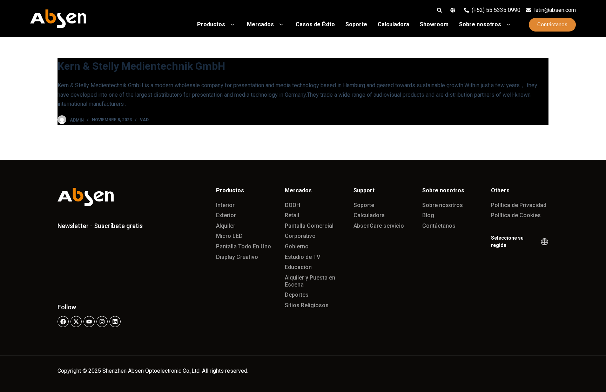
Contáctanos (439, 225)
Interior (225, 205)
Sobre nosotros (442, 205)
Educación (298, 267)
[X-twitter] (76, 321)
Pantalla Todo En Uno (243, 246)
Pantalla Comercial (309, 225)
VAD (144, 119)
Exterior (226, 215)
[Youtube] (89, 321)
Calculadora (369, 215)
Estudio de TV (302, 257)
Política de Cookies (516, 215)
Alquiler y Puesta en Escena (310, 281)
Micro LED (229, 236)
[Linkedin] (115, 321)
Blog (428, 215)
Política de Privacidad (518, 205)
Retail (292, 215)
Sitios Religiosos (307, 305)
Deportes (297, 294)
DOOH (292, 205)
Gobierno (297, 246)
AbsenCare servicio (379, 225)
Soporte (364, 205)
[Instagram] (102, 321)
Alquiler (225, 225)
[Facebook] (63, 321)
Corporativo (300, 236)
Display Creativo (237, 257)
